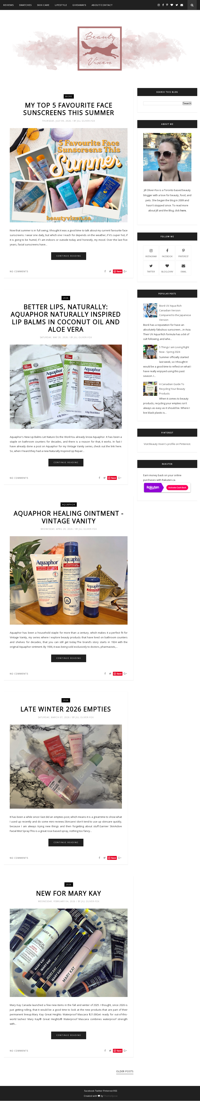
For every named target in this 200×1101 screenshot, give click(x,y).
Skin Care (43, 5)
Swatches (25, 5)
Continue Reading (68, 256)
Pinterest (183, 256)
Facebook (167, 256)
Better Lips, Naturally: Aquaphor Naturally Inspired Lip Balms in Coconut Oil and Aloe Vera (66, 318)
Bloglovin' (167, 271)
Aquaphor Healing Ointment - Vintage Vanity (69, 517)
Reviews (8, 5)
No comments (19, 271)
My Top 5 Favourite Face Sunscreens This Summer (68, 109)
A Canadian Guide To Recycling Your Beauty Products (172, 388)
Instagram (151, 256)
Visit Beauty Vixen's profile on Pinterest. (167, 444)
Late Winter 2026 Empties (66, 709)
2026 (66, 298)
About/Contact (102, 5)
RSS (115, 1090)
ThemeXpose (111, 1095)
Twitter (151, 271)
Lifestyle (61, 5)
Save (113, 477)
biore (68, 96)
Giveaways (79, 5)
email (183, 271)
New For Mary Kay (68, 893)
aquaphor (68, 504)
